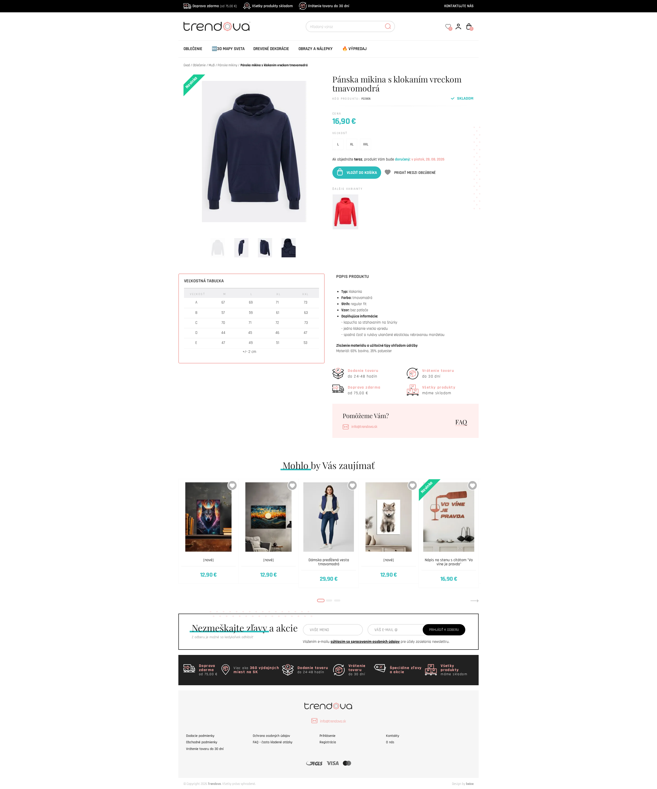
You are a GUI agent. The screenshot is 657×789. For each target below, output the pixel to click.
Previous (182, 600)
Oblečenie (192, 49)
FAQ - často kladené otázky (272, 742)
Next (474, 600)
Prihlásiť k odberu (444, 629)
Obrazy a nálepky (315, 49)
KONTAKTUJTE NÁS (459, 6)
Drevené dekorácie (271, 49)
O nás (390, 742)
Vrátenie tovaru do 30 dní (328, 6)
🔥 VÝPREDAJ (354, 49)
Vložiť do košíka (362, 172)
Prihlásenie (327, 736)
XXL (365, 144)
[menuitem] (192, 49)
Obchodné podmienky (201, 742)
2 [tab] (329, 600)
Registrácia (328, 742)
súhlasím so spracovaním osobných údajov (365, 641)
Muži (212, 65)
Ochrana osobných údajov (271, 736)
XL (351, 144)
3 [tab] (337, 600)
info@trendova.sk (364, 426)
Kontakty (392, 736)
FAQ (461, 422)
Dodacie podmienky (200, 736)
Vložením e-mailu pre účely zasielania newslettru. (376, 641)
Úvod (186, 65)
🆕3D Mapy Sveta (228, 49)
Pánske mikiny (227, 65)
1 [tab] (321, 600)
